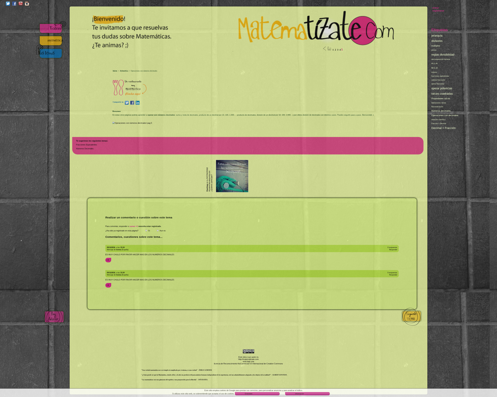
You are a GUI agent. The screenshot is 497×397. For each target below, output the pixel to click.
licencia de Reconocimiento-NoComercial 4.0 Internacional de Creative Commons (248, 363)
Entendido (248, 394)
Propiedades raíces (440, 98)
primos (433, 50)
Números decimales (441, 111)
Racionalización (437, 107)
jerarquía (436, 35)
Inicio (115, 71)
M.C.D (434, 68)
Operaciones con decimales (444, 115)
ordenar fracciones (438, 80)
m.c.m (434, 63)
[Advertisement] (248, 59)
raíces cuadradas (442, 93)
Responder (393, 250)
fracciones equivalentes (440, 76)
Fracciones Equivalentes (86, 145)
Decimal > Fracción (443, 128)
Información (299, 394)
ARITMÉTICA (55, 40)
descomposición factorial (440, 59)
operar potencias (441, 88)
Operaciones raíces (438, 103)
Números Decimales (85, 148)
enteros (434, 72)
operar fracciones (437, 84)
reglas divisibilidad (442, 54)
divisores (437, 41)
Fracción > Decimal (438, 123)
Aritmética (124, 71)
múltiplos (435, 46)
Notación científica (438, 120)
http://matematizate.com (248, 359)
